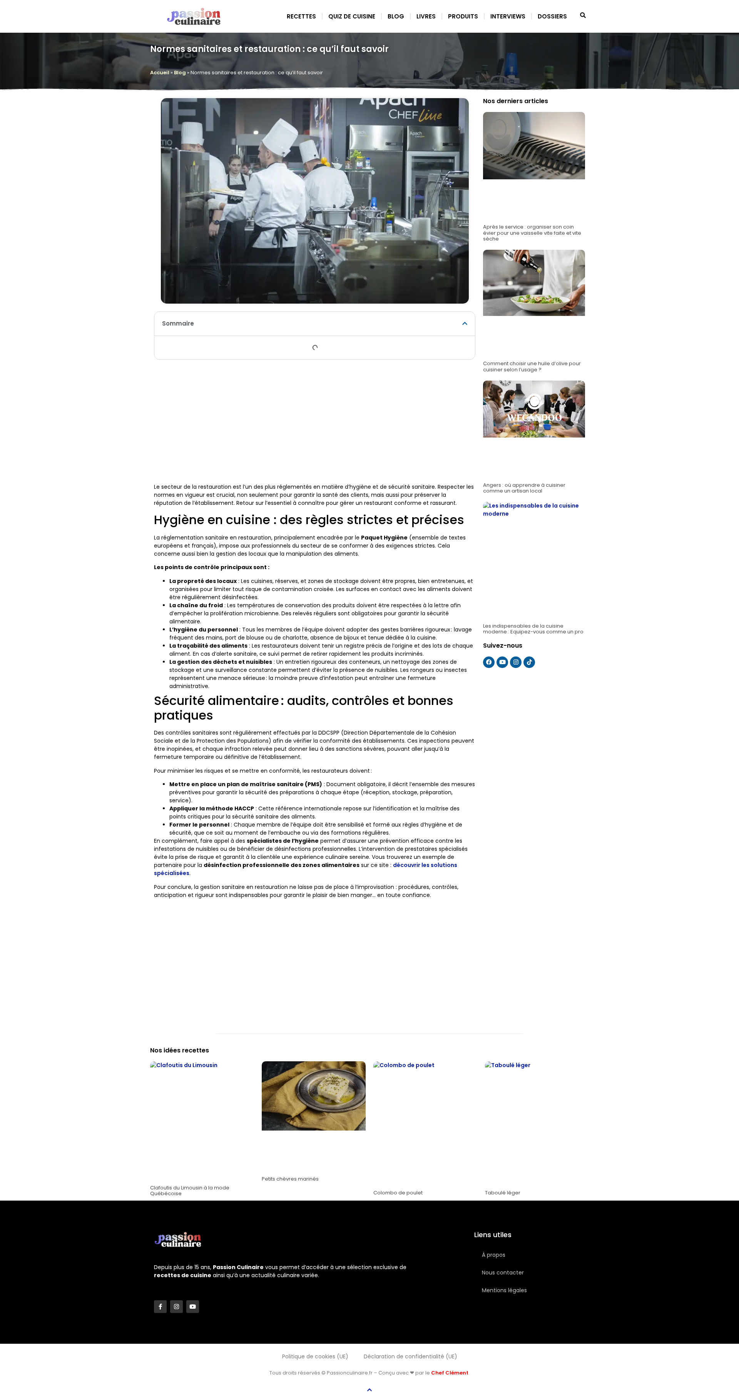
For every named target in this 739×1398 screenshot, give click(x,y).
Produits (463, 16)
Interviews (507, 16)
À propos (493, 1255)
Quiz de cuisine (351, 16)
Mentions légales (504, 1290)
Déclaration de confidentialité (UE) (410, 1356)
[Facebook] (489, 662)
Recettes (301, 16)
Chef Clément (449, 1372)
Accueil (159, 72)
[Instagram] (516, 662)
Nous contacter (503, 1272)
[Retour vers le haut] (369, 1390)
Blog (396, 16)
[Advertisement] (314, 421)
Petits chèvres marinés (290, 1179)
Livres (426, 16)
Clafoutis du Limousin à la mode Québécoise (189, 1191)
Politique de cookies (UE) (315, 1356)
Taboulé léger (502, 1192)
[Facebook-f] (160, 1306)
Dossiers (552, 16)
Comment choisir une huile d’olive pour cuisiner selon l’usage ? (532, 366)
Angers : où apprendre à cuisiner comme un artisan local (524, 488)
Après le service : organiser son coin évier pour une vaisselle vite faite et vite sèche (532, 232)
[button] (464, 323)
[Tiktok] (529, 662)
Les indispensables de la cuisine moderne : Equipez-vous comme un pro (533, 629)
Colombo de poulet (398, 1192)
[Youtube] (502, 662)
